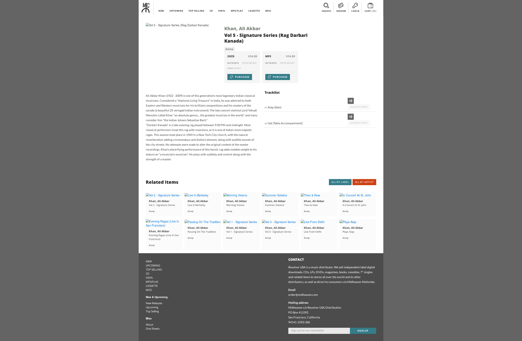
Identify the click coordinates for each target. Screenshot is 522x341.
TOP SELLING (196, 10)
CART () (370, 10)
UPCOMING (176, 10)
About (149, 324)
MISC (268, 10)
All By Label (340, 182)
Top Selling (152, 311)
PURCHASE (242, 76)
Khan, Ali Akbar (242, 28)
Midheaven (146, 8)
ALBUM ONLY (359, 106)
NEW (161, 10)
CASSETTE (254, 10)
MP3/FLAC (237, 10)
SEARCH (326, 10)
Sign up (362, 330)
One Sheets (153, 328)
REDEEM (341, 10)
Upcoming (152, 307)
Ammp (229, 49)
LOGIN (355, 10)
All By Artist (364, 182)
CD (211, 10)
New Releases (154, 303)
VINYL (222, 10)
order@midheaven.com (303, 294)
